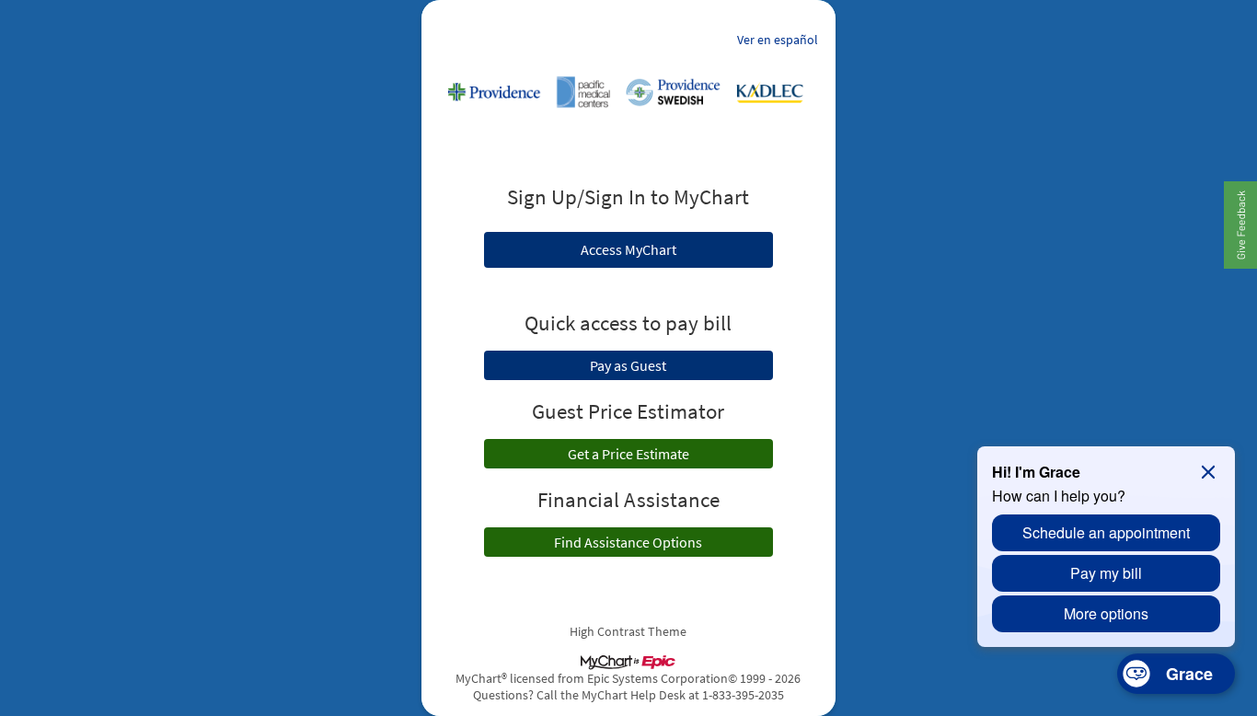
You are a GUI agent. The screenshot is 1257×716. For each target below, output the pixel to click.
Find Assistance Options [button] (628, 542)
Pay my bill (1106, 572)
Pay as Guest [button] (628, 365)
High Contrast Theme (628, 631)
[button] (1240, 224)
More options (1106, 613)
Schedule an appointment (1106, 532)
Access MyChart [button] (628, 249)
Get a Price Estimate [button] (628, 454)
